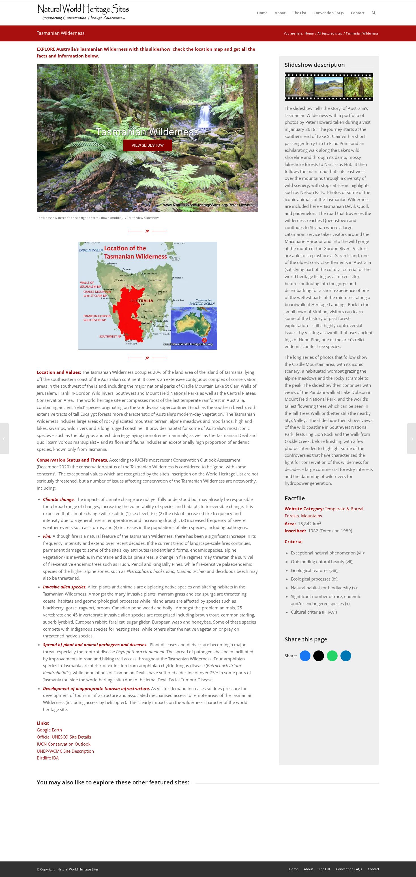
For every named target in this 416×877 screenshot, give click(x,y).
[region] (147, 138)
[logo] (83, 12)
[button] (147, 145)
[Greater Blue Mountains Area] (4, 438)
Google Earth (49, 730)
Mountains (311, 515)
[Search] (373, 12)
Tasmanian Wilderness (61, 33)
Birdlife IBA (48, 758)
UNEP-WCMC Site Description (65, 751)
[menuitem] (262, 12)
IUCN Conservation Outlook (64, 744)
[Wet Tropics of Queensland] (411, 438)
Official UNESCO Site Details (64, 737)
